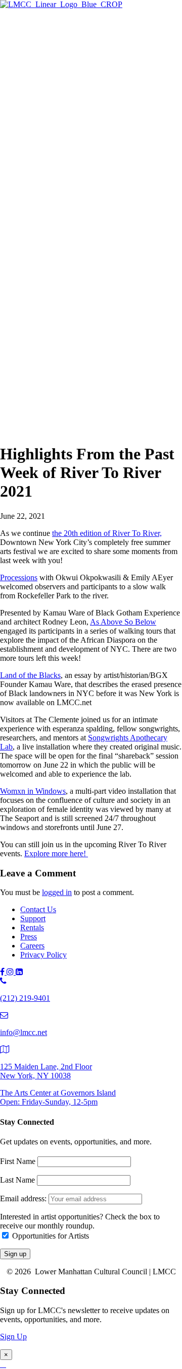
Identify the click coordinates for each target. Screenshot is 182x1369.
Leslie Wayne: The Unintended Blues (120, 73)
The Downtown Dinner (78, 355)
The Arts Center (45, 41)
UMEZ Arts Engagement (101, 226)
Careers (32, 945)
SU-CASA (78, 171)
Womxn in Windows (33, 791)
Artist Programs (45, 127)
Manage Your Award (94, 237)
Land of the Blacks (30, 675)
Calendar (54, 335)
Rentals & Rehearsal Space (83, 117)
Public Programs (46, 258)
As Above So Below (123, 622)
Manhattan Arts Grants (76, 193)
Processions (18, 577)
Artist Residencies (69, 137)
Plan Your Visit (64, 95)
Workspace (78, 182)
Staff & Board (62, 408)
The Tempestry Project (97, 62)
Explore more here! (56, 853)
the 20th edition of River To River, (107, 533)
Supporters (57, 366)
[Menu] (4, 23)
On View (55, 51)
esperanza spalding (91, 291)
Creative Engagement (95, 204)
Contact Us (38, 909)
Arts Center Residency (97, 149)
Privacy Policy (43, 954)
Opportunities (62, 248)
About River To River (96, 313)
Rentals (32, 927)
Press (28, 936)
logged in (57, 892)
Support (33, 345)
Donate (52, 377)
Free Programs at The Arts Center (94, 84)
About (30, 387)
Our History (59, 397)
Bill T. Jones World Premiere (107, 302)
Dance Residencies (91, 160)
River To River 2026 (73, 268)
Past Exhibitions (66, 106)
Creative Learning (89, 215)
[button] (22, 429)
